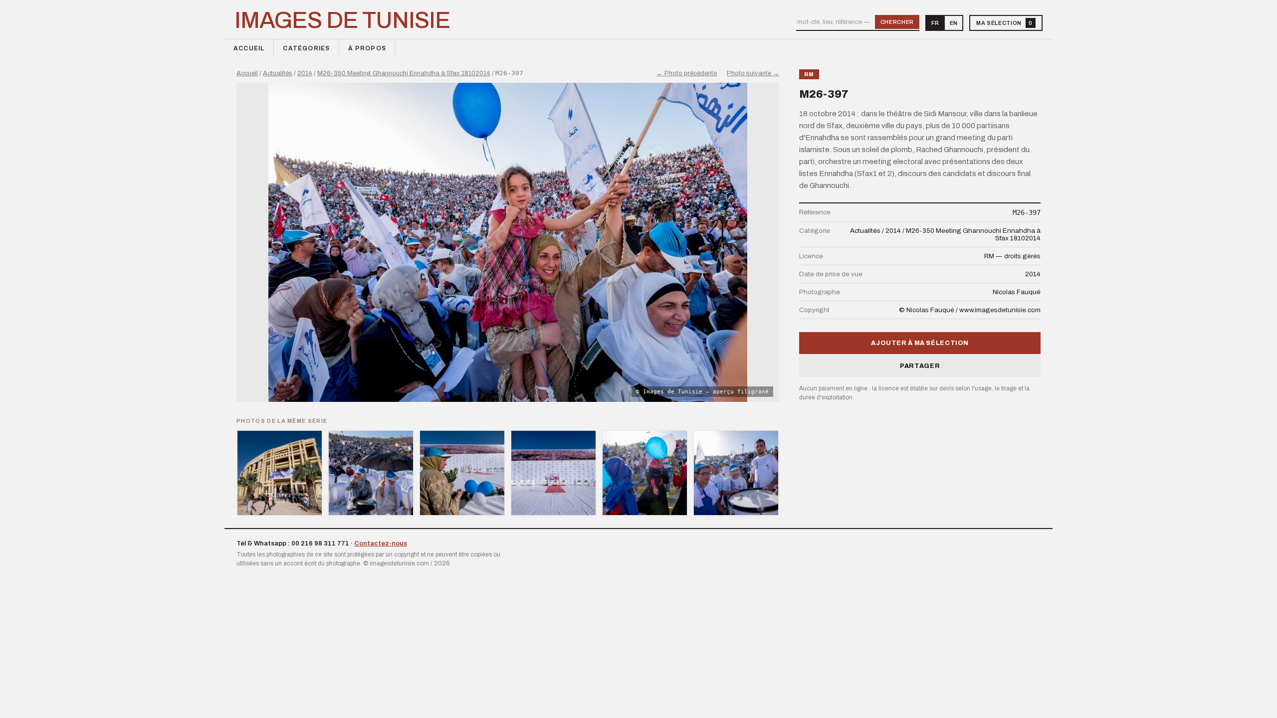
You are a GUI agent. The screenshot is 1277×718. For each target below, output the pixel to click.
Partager (920, 365)
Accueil (248, 48)
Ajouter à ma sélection (920, 343)
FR (935, 23)
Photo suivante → (753, 73)
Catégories (306, 48)
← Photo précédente (686, 73)
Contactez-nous (380, 543)
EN (953, 23)
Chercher (897, 22)
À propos (367, 48)
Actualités (277, 73)
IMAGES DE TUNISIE (342, 20)
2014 (304, 73)
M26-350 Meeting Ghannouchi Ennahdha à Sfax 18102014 (403, 73)
